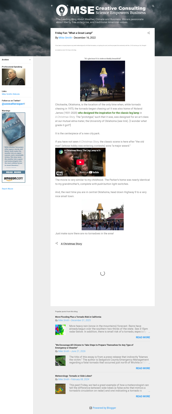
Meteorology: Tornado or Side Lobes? (73, 376)
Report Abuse (7, 189)
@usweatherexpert (13, 103)
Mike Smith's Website (11, 94)
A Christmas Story (71, 243)
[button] (148, 33)
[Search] (153, 6)
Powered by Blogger (104, 407)
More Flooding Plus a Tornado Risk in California (78, 317)
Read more (143, 337)
